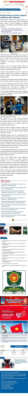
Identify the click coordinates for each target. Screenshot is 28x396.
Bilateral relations (13, 9)
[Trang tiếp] (24, 220)
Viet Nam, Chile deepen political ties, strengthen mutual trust (13, 188)
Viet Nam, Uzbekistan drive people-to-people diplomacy (14, 205)
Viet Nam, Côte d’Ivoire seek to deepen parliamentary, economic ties (13, 208)
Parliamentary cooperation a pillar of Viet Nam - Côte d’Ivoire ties (13, 184)
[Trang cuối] (27, 220)
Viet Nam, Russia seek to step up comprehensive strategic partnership (12, 212)
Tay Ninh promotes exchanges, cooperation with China (14, 195)
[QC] (14, 300)
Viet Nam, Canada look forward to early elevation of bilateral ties (13, 198)
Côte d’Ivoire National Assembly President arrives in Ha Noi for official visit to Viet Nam (13, 202)
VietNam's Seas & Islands (7, 321)
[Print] (26, 12)
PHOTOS (1, 224)
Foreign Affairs (3, 9)
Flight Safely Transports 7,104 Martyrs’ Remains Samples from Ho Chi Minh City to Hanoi (21, 361)
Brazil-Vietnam (7, 180)
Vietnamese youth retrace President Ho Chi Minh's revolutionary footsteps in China (13, 191)
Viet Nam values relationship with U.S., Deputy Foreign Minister (13, 215)
